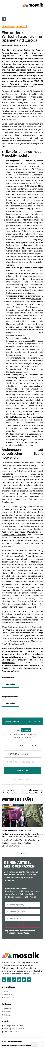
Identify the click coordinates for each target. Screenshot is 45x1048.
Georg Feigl (12, 630)
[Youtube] (29, 979)
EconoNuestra (8, 662)
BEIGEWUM (35, 665)
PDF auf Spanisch (15, 644)
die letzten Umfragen (27, 75)
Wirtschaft (21, 26)
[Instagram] (4, 979)
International (8, 26)
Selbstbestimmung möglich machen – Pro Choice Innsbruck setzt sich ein (22, 835)
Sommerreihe (9, 806)
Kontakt (5, 1021)
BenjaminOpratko (10, 696)
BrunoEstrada (8, 677)
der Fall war (36, 298)
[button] (4, 5)
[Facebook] (24, 979)
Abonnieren (22, 925)
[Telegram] (19, 979)
